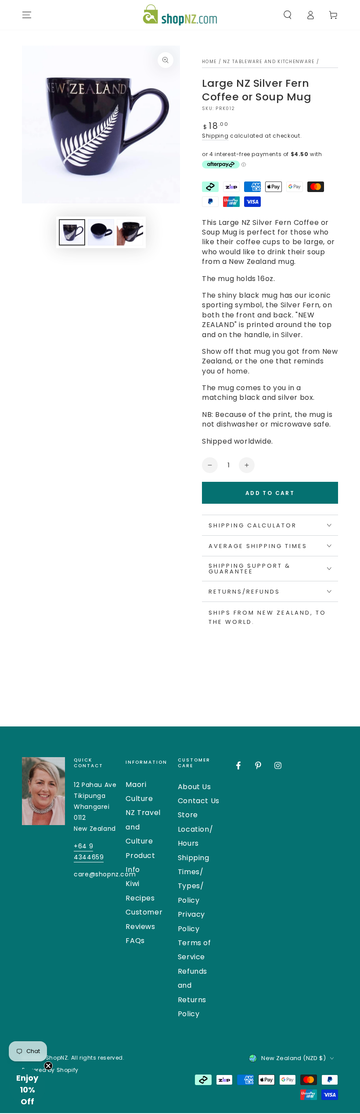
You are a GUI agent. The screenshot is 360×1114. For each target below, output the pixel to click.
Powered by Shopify (50, 1070)
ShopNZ (57, 1057)
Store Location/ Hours (195, 829)
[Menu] (26, 15)
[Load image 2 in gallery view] (101, 232)
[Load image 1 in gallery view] (72, 232)
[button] (287, 15)
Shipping (215, 135)
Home (209, 61)
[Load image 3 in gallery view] (130, 232)
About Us (194, 787)
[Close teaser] (48, 1065)
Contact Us (199, 801)
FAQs (135, 941)
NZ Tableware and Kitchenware (268, 61)
